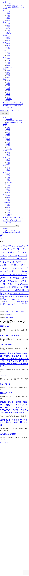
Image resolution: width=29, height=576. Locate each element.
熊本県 (8, 94)
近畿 (4, 57)
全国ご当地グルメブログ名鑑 (11, 232)
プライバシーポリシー (9, 230)
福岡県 (8, 89)
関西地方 (25, 296)
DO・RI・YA (5, 384)
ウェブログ (12, 256)
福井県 (8, 55)
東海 (4, 42)
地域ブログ (20, 287)
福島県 (8, 20)
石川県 (8, 54)
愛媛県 (8, 84)
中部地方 (24, 284)
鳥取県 (8, 72)
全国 (4, 2)
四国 (4, 79)
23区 (1, 246)
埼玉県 (8, 28)
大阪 (11, 294)
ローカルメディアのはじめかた (12, 105)
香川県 (8, 82)
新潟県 (8, 37)
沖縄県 (8, 100)
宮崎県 (8, 97)
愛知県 (8, 47)
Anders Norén (9, 317)
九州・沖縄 (6, 87)
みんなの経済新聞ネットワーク (15, 7)
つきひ (3, 375)
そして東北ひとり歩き (10, 335)
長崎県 (8, 92)
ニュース (8, 265)
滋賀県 (8, 59)
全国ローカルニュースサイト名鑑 (9, 110)
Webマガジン (9, 246)
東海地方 (27, 294)
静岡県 (8, 45)
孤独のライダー (7, 393)
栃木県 (8, 25)
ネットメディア (20, 268)
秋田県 (8, 17)
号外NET (9, 3)
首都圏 (2, 298)
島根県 (8, 70)
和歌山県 (9, 67)
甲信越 (5, 35)
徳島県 (8, 80)
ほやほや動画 (6, 344)
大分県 (8, 95)
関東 (4, 22)
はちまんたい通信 (8, 434)
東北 (4, 10)
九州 (27, 284)
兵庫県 (8, 64)
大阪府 (8, 62)
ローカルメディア (12, 284)
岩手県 (8, 13)
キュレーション (18, 258)
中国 (4, 69)
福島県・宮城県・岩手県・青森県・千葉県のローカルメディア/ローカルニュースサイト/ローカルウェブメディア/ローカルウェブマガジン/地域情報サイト (14, 407)
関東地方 (16, 296)
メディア (9, 271)
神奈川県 (9, 33)
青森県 (8, 12)
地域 (11, 287)
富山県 (8, 52)
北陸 (4, 50)
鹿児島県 (9, 99)
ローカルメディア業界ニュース (12, 102)
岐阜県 (8, 43)
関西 (20, 296)
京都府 (8, 60)
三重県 (8, 48)
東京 (17, 294)
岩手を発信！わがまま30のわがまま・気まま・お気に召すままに (14, 422)
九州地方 (2, 287)
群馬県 (8, 27)
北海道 (5, 8)
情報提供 (5, 228)
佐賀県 (8, 90)
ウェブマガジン (8, 252)
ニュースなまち (7, 107)
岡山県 (8, 74)
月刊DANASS (5, 326)
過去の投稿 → (4, 442)
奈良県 (8, 65)
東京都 (8, 32)
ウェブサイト (20, 249)
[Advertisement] (14, 509)
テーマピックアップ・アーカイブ (13, 104)
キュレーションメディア (13, 261)
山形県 (8, 18)
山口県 (8, 77)
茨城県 (8, 23)
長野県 (8, 40)
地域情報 (17, 290)
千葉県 (8, 30)
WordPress (7, 249)
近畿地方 (6, 296)
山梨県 (8, 38)
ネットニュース (8, 268)
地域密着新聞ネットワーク (14, 5)
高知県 (8, 85)
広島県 (8, 75)
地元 (6, 287)
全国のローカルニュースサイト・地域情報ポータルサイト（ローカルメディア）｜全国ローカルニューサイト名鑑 (14, 303)
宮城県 (8, 15)
